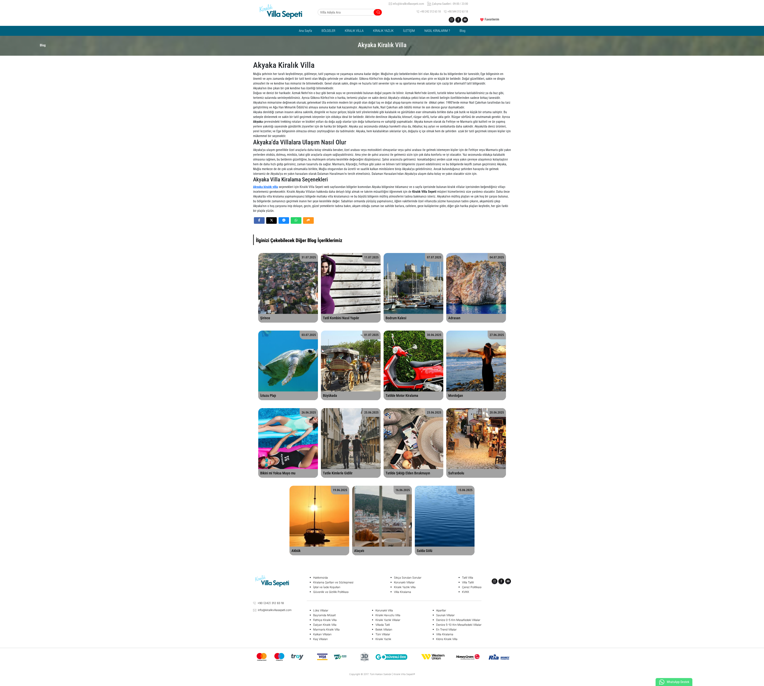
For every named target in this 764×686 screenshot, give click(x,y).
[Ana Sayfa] (284, 12)
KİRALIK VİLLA (354, 31)
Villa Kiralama (402, 592)
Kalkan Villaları (322, 634)
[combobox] (350, 12)
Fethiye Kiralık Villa (325, 620)
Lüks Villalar (320, 610)
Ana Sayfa (305, 31)
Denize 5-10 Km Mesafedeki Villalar (458, 624)
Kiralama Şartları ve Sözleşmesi (333, 582)
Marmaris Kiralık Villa (326, 629)
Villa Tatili (468, 582)
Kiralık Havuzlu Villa (387, 615)
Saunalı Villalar (445, 615)
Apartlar (441, 610)
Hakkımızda (320, 577)
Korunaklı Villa (384, 610)
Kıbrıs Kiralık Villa (446, 639)
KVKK (465, 592)
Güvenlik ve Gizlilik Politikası (331, 592)
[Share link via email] (308, 220)
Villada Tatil (382, 624)
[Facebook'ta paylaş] (259, 220)
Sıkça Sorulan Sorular (407, 577)
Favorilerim (492, 19)
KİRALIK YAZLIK (383, 31)
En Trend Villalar (446, 629)
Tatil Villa (467, 577)
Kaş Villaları (320, 639)
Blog (462, 31)
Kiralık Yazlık (383, 639)
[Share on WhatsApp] (296, 220)
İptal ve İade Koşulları (326, 587)
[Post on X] (271, 220)
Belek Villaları (383, 629)
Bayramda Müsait (324, 615)
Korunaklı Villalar (404, 582)
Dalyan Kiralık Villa (324, 624)
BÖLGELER (328, 31)
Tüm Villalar (382, 634)
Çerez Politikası (471, 587)
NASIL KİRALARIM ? (437, 31)
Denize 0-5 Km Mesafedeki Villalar (458, 620)
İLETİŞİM (409, 31)
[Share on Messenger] (284, 220)
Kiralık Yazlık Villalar (387, 620)
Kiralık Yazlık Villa (405, 587)
